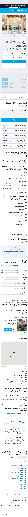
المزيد (25, 172)
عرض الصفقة (8, 329)
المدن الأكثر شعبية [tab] (11, 457)
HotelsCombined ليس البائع (19, 500)
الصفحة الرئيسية (25, 511)
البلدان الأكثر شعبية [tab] (22, 457)
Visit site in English (13, 7)
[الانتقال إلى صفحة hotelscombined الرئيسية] (17, 10)
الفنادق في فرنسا (22, 484)
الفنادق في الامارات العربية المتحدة (19, 478)
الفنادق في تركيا (23, 474)
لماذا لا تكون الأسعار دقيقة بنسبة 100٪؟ (16, 505)
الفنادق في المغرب (22, 468)
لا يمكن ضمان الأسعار (20, 495)
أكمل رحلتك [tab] (23, 461)
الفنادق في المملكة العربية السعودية (18, 472)
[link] (19, 332)
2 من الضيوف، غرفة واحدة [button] (19, 57)
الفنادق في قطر (23, 470)
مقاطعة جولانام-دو (7, 511)
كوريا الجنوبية (18, 511)
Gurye (21, 514)
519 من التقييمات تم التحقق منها (13, 49)
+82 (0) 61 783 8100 (21, 47)
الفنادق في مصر (23, 482)
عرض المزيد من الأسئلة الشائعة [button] (14, 413)
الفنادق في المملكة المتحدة (20, 486)
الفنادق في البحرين (22, 480)
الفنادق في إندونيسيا (22, 476)
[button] (1, 6)
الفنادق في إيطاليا (22, 488)
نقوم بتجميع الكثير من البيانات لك (18, 502)
